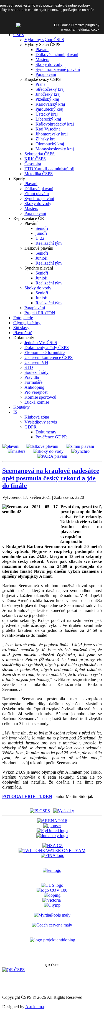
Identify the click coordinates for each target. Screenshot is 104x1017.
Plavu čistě (22, 332)
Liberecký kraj (48, 119)
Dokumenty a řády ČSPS (46, 347)
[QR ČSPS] (13, 969)
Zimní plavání (36, 193)
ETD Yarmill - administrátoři (49, 168)
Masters (42, 59)
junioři (41, 233)
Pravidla (31, 377)
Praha (40, 84)
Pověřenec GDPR (51, 437)
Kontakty (21, 407)
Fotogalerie (23, 317)
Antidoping (34, 387)
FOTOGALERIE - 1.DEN (27, 796)
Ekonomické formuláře (44, 352)
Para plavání (35, 213)
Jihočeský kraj (47, 94)
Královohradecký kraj (54, 124)
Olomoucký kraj (49, 144)
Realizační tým (48, 243)
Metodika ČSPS (38, 173)
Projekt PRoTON (39, 312)
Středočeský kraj (50, 89)
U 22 (39, 238)
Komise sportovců (40, 397)
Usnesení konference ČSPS (48, 357)
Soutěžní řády (36, 372)
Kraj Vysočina (47, 129)
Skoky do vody (48, 64)
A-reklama (34, 1006)
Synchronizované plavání (57, 69)
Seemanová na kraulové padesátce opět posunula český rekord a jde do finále (50, 478)
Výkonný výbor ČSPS (44, 39)
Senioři (41, 228)
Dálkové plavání (38, 188)
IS (15, 412)
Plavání (42, 49)
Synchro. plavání (39, 198)
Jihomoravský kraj (51, 134)
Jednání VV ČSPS (40, 342)
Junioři (41, 258)
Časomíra (32, 163)
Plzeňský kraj (47, 99)
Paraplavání (45, 74)
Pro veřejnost (35, 392)
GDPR (30, 427)
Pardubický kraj (49, 109)
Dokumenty (45, 432)
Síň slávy (21, 327)
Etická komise (36, 402)
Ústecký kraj (46, 114)
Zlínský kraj (46, 139)
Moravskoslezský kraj (54, 149)
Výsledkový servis (40, 422)
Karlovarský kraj (50, 104)
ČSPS (18, 34)
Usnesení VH (36, 362)
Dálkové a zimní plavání (56, 54)
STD (28, 367)
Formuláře (33, 382)
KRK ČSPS (35, 158)
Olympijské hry (26, 322)
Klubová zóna (36, 417)
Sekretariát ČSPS (39, 153)
